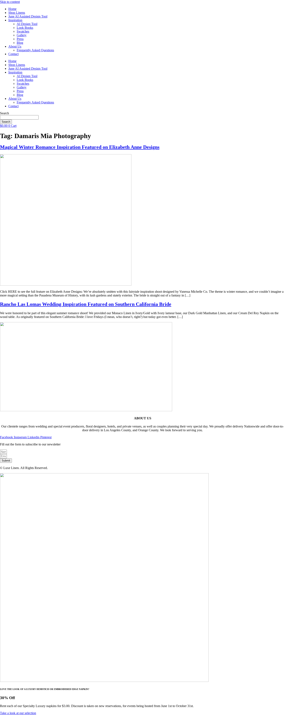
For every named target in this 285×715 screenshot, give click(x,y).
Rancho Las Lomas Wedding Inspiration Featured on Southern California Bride (85, 304)
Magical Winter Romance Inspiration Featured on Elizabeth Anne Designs (79, 147)
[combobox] (19, 117)
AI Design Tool (27, 24)
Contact (13, 54)
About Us (14, 46)
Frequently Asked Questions (35, 50)
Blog (20, 42)
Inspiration (15, 20)
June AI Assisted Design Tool (27, 16)
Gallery (21, 35)
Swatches (23, 31)
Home (12, 9)
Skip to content (10, 2)
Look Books (25, 27)
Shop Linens (16, 12)
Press (20, 39)
